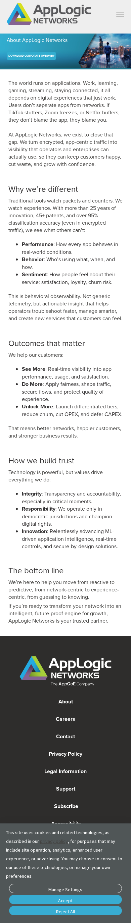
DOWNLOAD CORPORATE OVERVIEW (31, 56)
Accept (65, 901)
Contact (65, 736)
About (65, 701)
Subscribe (65, 806)
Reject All (65, 912)
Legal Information (65, 771)
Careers (65, 719)
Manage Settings (65, 889)
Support (65, 789)
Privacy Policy (65, 754)
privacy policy (54, 841)
